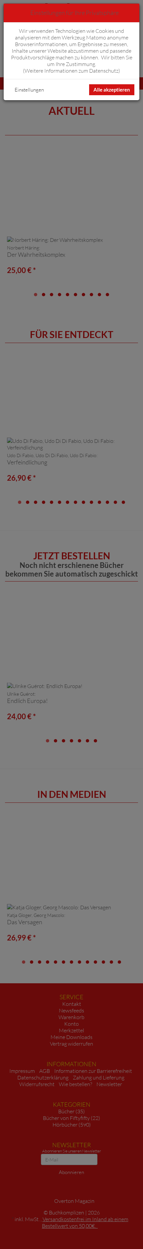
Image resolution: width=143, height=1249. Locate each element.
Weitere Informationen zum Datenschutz (71, 70)
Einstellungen (29, 90)
